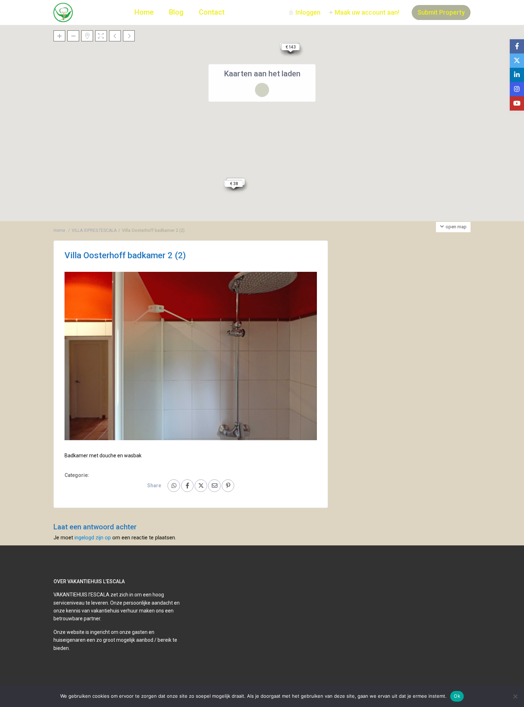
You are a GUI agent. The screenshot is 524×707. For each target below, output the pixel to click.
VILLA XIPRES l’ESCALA (94, 230)
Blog (176, 12)
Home (144, 12)
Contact (212, 12)
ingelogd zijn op (93, 537)
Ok (457, 696)
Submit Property (441, 12)
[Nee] (515, 696)
